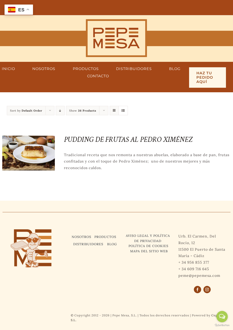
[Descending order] (60, 110)
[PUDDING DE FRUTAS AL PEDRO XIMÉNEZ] (28, 139)
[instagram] (207, 289)
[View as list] (123, 110)
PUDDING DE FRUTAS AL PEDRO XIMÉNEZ (128, 139)
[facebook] (197, 289)
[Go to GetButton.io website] (222, 325)
